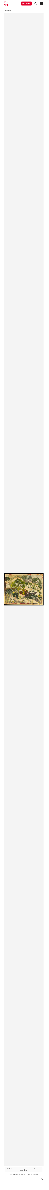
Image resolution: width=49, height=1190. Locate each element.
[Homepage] (6, 3)
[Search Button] (36, 3)
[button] (42, 1179)
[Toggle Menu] (42, 3)
